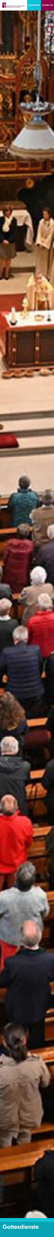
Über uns (49, 5)
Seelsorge (35, 5)
